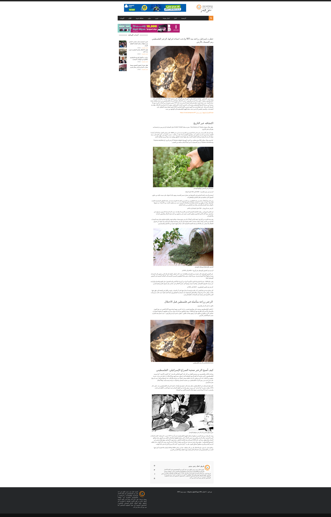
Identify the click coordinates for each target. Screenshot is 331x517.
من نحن (209, 491)
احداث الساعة (145, 48)
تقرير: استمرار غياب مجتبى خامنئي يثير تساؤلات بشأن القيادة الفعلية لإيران (138, 43)
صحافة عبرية (139, 18)
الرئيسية (183, 18)
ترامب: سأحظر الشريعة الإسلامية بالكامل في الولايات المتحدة (139, 58)
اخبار (175, 18)
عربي (156, 18)
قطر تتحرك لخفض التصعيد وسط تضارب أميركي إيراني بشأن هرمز (139, 66)
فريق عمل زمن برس (196, 466)
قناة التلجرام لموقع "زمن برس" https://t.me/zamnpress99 (196, 112)
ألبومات (122, 18)
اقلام (130, 18)
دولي (149, 18)
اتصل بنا (203, 491)
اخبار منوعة (166, 18)
